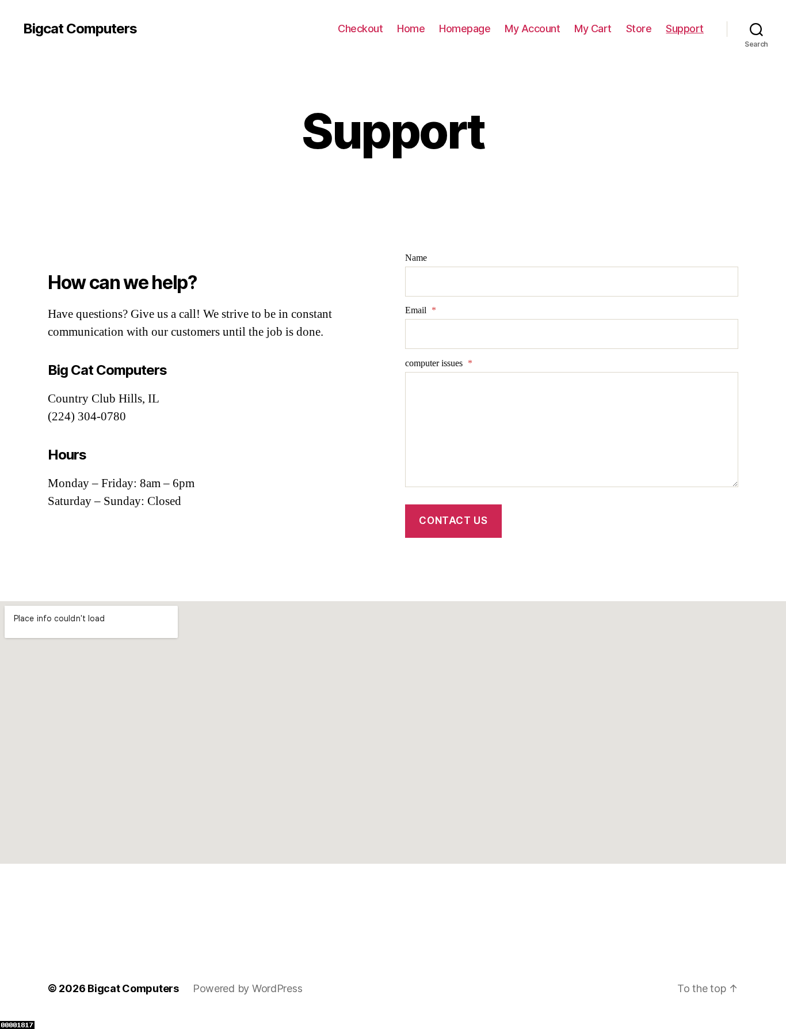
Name (416, 258)
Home (411, 28)
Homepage (464, 28)
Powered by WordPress (248, 988)
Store (639, 28)
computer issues (438, 363)
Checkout (360, 28)
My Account (532, 28)
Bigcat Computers (80, 29)
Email (420, 310)
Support (685, 28)
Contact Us (453, 520)
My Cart (593, 28)
